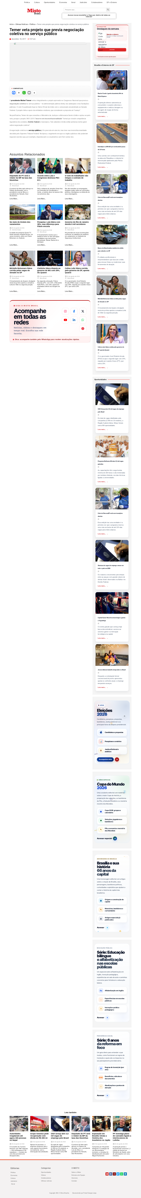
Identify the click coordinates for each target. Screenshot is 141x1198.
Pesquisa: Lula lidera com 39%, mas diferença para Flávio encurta (48, 224)
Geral (73, 2)
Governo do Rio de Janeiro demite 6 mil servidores (77, 223)
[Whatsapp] (121, 1173)
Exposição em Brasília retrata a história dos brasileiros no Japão (101, 1137)
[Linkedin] (125, 1173)
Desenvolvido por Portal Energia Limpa (84, 1193)
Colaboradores (96, 2)
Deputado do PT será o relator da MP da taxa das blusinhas (21, 178)
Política (32, 24)
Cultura (37, 2)
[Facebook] (110, 1173)
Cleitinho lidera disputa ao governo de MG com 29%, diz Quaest (48, 270)
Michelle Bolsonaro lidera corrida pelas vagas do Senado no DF (21, 270)
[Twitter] (118, 1173)
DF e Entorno (112, 2)
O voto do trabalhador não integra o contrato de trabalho (76, 178)
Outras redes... (34, 93)
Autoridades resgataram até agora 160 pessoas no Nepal (18, 1137)
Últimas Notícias (21, 24)
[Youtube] (107, 1173)
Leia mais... (102, 116)
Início (12, 24)
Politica (27, 2)
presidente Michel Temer (21, 100)
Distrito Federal (33, 122)
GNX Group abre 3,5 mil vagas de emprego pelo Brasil (60, 1136)
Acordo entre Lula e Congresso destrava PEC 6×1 (48, 178)
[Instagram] (114, 1173)
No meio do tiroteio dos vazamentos (20, 223)
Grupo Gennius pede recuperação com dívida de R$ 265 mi (39, 1136)
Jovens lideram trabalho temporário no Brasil (112, 670)
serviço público (34, 130)
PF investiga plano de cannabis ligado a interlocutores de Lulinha (122, 1137)
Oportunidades (49, 2)
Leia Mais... (14, 199)
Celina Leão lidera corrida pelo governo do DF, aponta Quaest (77, 270)
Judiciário (83, 2)
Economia (63, 2)
